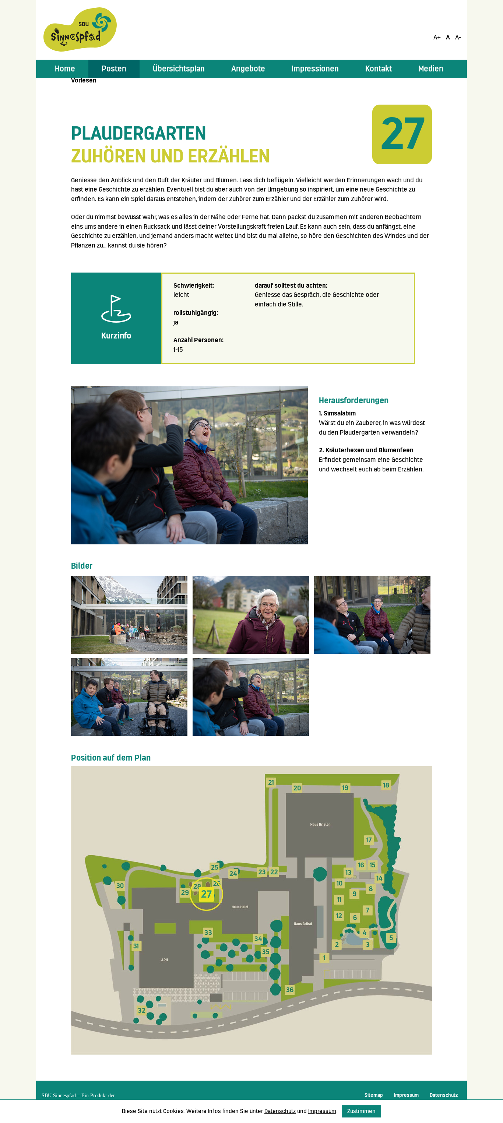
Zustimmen (361, 1111)
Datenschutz (444, 1095)
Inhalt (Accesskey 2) (16, 70)
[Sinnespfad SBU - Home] (80, 29)
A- (458, 37)
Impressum (406, 1095)
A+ (437, 37)
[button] (114, 69)
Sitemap (374, 1095)
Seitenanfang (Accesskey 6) (19, 156)
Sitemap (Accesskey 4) (16, 127)
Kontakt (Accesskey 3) (16, 99)
